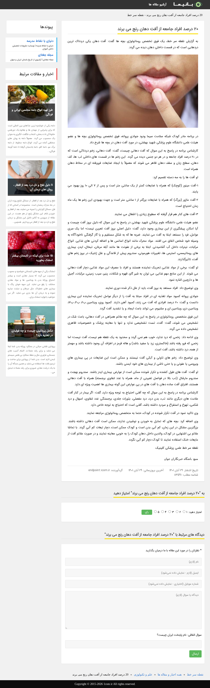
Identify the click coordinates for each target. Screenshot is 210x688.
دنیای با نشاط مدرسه (40, 41)
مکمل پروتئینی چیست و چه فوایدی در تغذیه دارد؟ (32, 332)
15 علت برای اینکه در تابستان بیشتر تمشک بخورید (32, 257)
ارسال (195, 653)
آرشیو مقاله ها (158, 4)
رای (147, 512)
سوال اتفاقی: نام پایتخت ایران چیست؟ (179, 635)
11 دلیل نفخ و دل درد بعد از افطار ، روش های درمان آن (33, 187)
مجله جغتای (45, 54)
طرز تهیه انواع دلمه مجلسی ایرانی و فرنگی (32, 112)
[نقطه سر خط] (187, 5)
